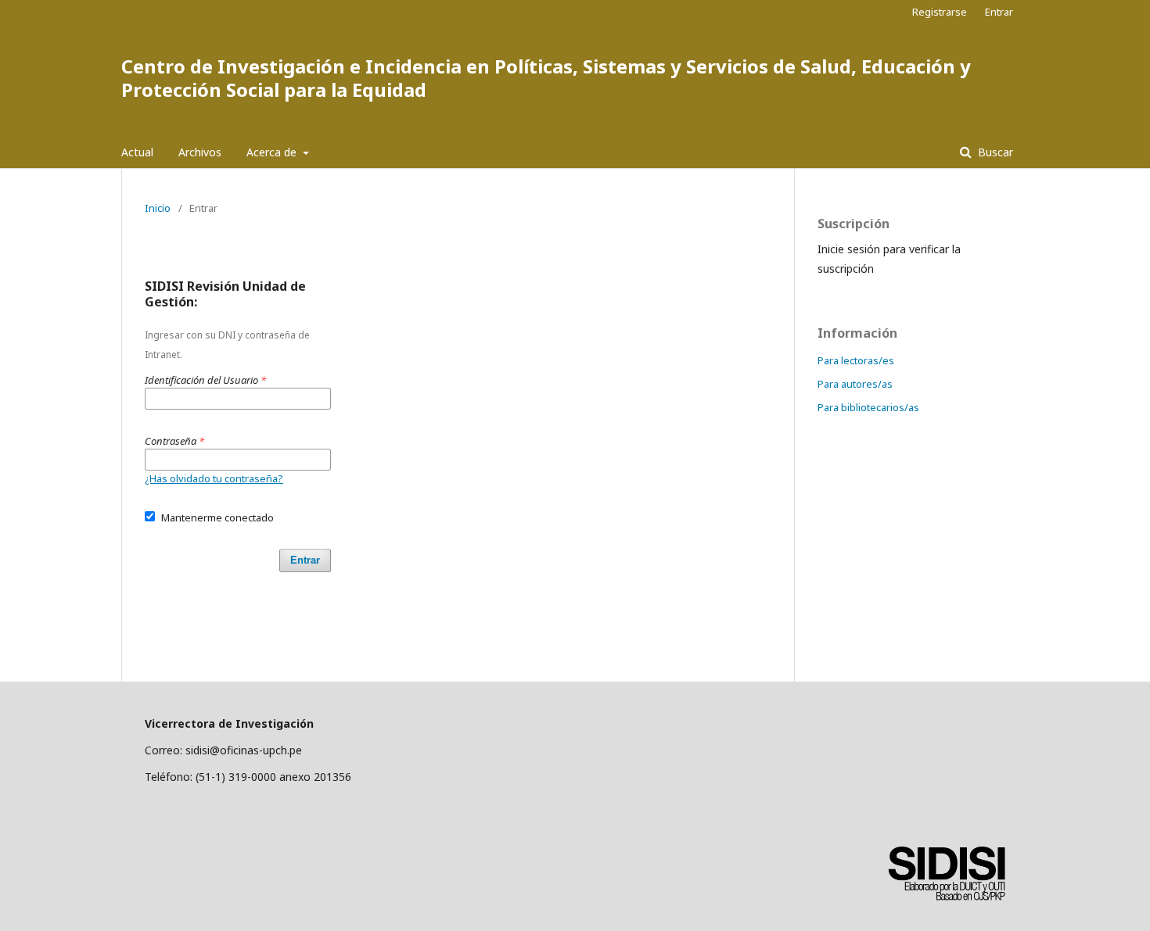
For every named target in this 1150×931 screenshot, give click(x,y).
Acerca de (273, 152)
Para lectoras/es (856, 360)
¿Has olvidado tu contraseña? (214, 478)
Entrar (999, 12)
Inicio (158, 208)
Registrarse (939, 12)
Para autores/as (855, 384)
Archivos (199, 152)
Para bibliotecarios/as (868, 407)
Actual (137, 152)
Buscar (994, 152)
